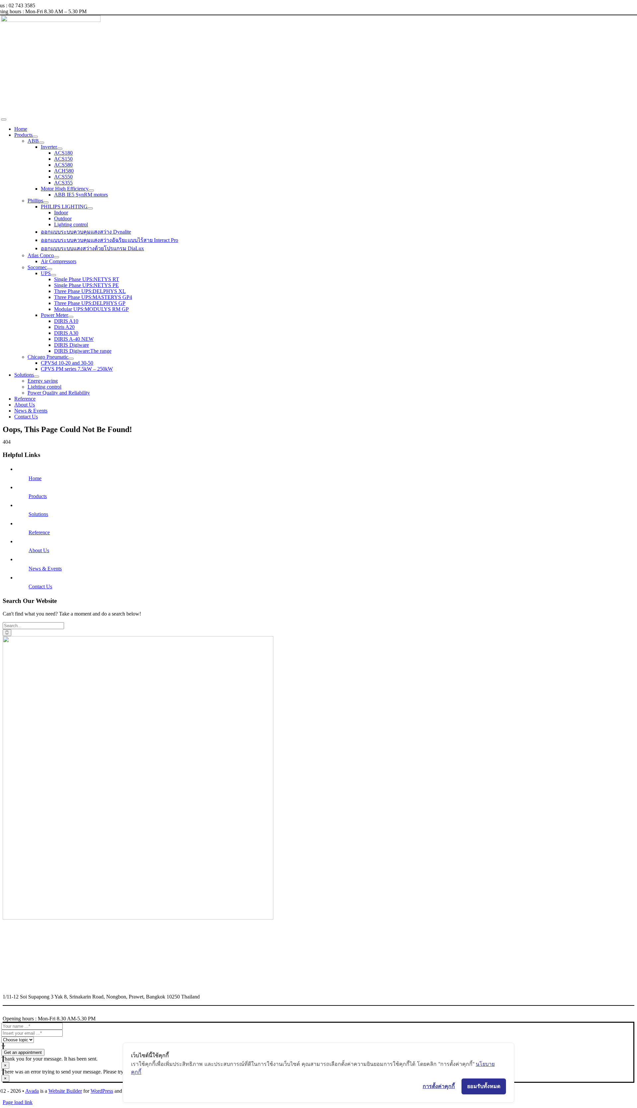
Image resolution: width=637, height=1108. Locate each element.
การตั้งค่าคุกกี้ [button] (439, 1086)
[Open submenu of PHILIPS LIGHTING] (90, 208)
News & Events (45, 568)
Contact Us (40, 586)
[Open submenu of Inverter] (59, 149)
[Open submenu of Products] (35, 137)
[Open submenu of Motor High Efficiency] (91, 190)
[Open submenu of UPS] (53, 275)
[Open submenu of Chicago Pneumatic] (71, 359)
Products (38, 496)
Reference (39, 532)
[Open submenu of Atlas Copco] (56, 257)
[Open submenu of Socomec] (49, 269)
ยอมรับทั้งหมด (483, 1086)
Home (35, 478)
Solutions (38, 514)
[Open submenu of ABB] (41, 143)
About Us (39, 550)
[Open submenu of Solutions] (36, 377)
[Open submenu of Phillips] (45, 202)
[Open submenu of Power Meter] (70, 317)
